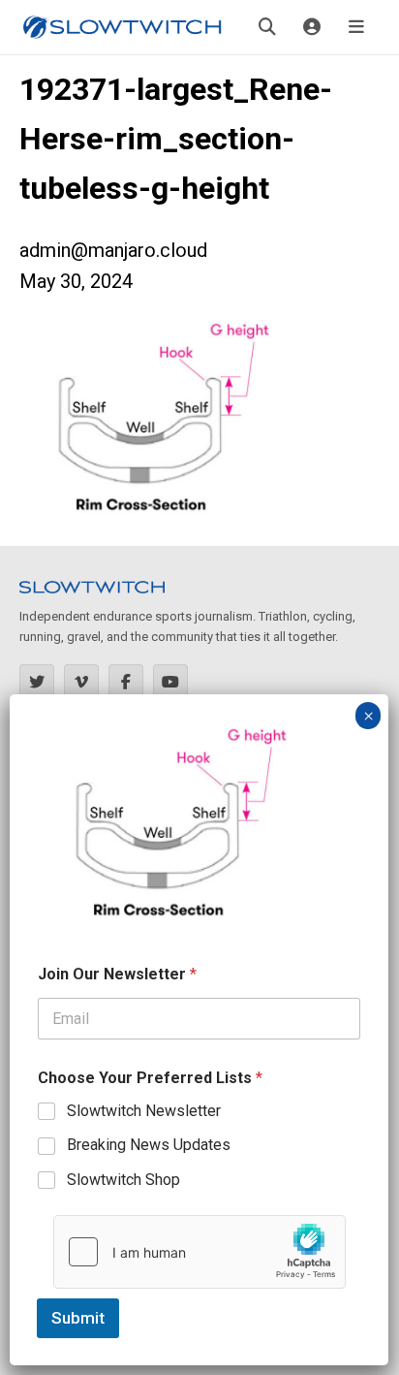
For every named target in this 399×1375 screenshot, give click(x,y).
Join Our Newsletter (117, 974)
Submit (78, 1317)
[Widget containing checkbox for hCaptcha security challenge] (199, 1252)
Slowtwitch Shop (123, 1179)
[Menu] (356, 27)
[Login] (311, 27)
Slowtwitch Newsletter (144, 1111)
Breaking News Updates (148, 1144)
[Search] (267, 27)
